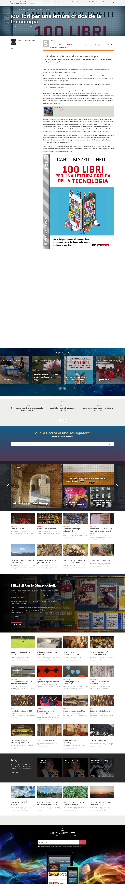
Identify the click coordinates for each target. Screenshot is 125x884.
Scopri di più (16, 624)
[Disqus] (78, 275)
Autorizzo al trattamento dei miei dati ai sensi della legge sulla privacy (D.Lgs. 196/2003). (61, 846)
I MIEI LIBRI (13, 9)
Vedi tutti (15, 772)
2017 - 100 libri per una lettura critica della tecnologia (34, 9)
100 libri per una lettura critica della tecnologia (83, 45)
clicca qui (32, 3)
